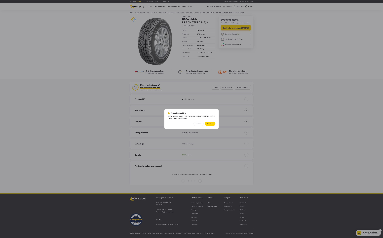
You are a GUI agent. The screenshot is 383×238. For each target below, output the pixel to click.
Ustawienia (198, 123)
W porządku (210, 123)
